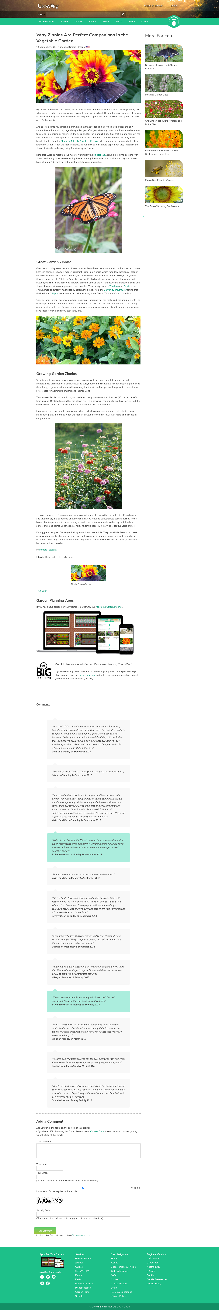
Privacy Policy (118, 1296)
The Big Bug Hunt (86, 675)
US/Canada (153, 1258)
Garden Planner (46, 21)
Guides (78, 21)
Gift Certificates (119, 1271)
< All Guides (42, 590)
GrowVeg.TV (82, 1271)
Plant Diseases (83, 1287)
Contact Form (97, 1131)
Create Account (119, 1283)
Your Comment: (44, 1141)
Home (114, 1258)
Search (41, 14)
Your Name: (42, 1164)
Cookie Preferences (157, 1279)
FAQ (113, 1275)
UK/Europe (152, 1262)
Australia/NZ (153, 1267)
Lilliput (54, 293)
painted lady (99, 155)
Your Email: (42, 1173)
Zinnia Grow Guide (81, 584)
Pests (119, 21)
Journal (64, 21)
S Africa (151, 1271)
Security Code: (43, 1210)
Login (174, 5)
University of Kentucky (115, 290)
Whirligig (114, 286)
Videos (92, 21)
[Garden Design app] (90, 657)
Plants (106, 21)
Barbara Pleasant (47, 549)
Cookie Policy (154, 1283)
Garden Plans (82, 1292)
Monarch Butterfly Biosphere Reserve (79, 141)
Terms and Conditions (81, 1235)
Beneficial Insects (84, 1283)
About (131, 21)
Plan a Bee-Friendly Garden (159, 180)
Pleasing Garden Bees (156, 94)
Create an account (153, 5)
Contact (145, 21)
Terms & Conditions (121, 1292)
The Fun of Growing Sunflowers (162, 206)
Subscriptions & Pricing (123, 1267)
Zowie (127, 286)
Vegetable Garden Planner (108, 607)
